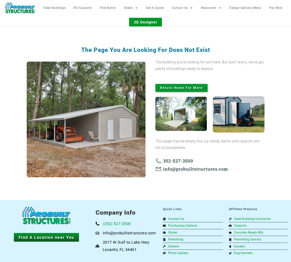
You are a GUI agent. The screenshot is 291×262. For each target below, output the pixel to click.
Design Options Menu (245, 8)
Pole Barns (108, 8)
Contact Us (180, 8)
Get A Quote (155, 8)
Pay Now (275, 8)
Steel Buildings (54, 8)
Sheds (128, 8)
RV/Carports (82, 8)
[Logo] (20, 8)
